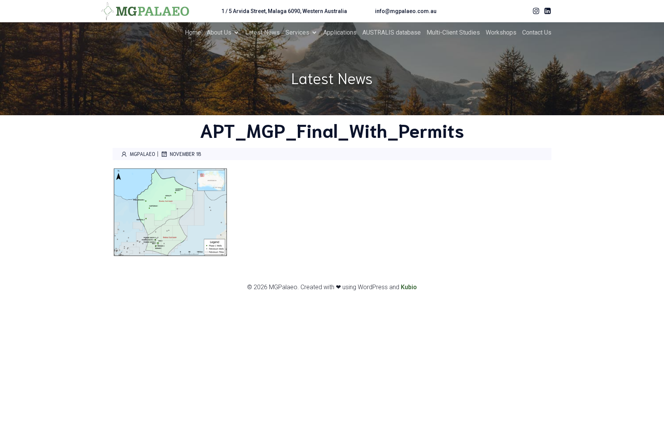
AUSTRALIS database (391, 32)
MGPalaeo (142, 154)
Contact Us (536, 32)
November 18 (185, 154)
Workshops (501, 32)
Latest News (262, 32)
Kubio (409, 287)
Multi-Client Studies (453, 32)
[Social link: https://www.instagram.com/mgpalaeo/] (534, 11)
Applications (340, 32)
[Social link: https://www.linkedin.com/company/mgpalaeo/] (545, 11)
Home (193, 32)
